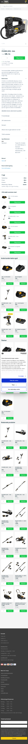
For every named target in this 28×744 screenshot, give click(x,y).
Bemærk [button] (4, 125)
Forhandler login (4, 693)
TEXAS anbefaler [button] (6, 134)
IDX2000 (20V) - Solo (6, 329)
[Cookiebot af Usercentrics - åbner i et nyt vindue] (20, 353)
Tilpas (13, 384)
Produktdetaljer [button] (6, 116)
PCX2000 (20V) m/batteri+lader (5, 576)
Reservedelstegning (6, 168)
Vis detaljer (21, 376)
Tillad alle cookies (14, 380)
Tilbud (2, 688)
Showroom (3, 686)
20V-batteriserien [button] (6, 120)
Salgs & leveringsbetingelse (7, 673)
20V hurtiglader (18, 276)
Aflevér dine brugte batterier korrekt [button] (11, 129)
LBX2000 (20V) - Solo (20, 441)
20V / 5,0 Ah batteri (6, 411)
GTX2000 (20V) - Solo (6, 303)
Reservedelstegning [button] (7, 165)
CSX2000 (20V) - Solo (6, 467)
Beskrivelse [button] (5, 78)
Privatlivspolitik (4, 679)
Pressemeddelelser (5, 684)
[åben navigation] (2, 1)
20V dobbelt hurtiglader (20, 329)
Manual (3, 160)
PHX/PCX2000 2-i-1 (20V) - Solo (20, 521)
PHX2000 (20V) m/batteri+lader (5, 549)
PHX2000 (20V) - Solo (6, 494)
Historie (2, 682)
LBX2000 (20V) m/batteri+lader (5, 521)
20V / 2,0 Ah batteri (6, 276)
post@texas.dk (4, 657)
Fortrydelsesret (4, 675)
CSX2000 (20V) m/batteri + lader (20, 549)
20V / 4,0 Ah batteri (19, 303)
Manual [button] (3, 158)
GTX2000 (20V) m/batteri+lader (18, 468)
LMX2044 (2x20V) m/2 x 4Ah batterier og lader (20, 604)
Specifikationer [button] (6, 139)
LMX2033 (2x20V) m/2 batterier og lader (7, 604)
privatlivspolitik (19, 735)
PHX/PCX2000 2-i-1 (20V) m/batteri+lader (20, 576)
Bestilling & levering (5, 677)
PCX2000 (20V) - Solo (20, 494)
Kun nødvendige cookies (14, 389)
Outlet (2, 690)
